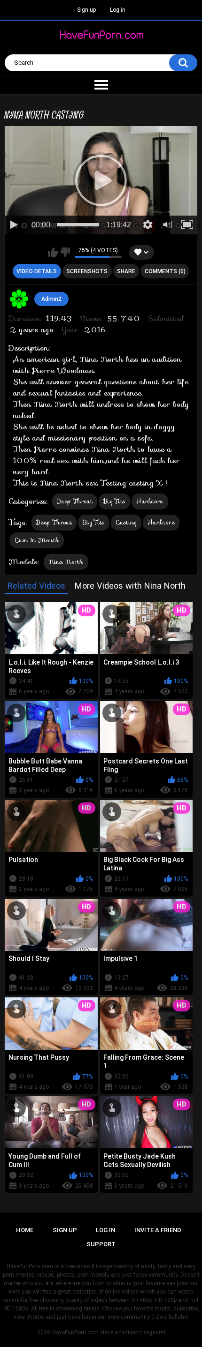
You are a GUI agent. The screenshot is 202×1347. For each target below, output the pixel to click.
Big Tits (114, 501)
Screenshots (87, 271)
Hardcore (149, 501)
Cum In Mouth (37, 540)
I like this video (53, 252)
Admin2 (51, 299)
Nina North (66, 561)
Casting (126, 522)
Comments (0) (165, 271)
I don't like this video (65, 252)
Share (126, 271)
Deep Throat (75, 501)
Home (24, 1230)
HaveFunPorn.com (75, 1332)
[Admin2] (19, 299)
